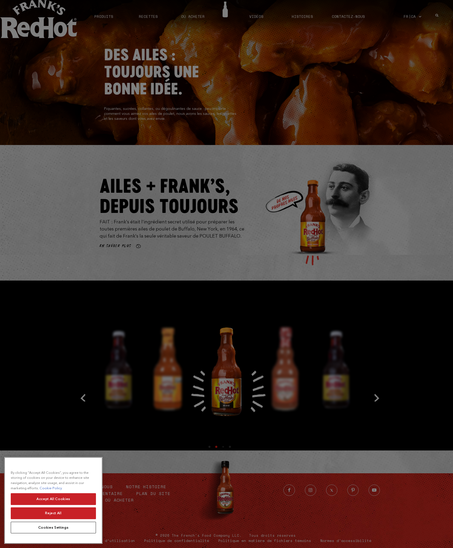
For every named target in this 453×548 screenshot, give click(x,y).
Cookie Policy (51, 488)
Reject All (53, 513)
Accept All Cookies (53, 499)
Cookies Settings (53, 527)
